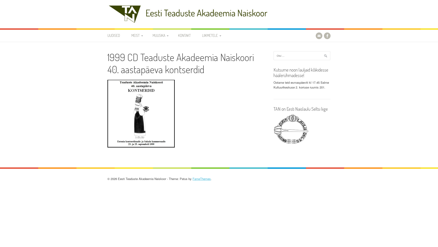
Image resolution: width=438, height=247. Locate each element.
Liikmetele (210, 35)
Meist (135, 35)
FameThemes (202, 179)
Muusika (159, 35)
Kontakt (184, 35)
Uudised (113, 35)
